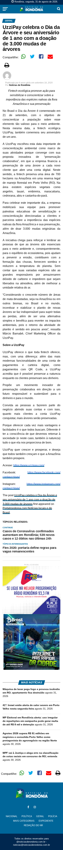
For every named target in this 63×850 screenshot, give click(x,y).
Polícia (52, 816)
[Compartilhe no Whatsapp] (23, 56)
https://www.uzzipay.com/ (28, 465)
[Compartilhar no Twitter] (32, 56)
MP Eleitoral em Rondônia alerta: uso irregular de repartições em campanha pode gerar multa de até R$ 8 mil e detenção (30, 721)
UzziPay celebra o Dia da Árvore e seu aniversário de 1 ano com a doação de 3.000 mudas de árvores (30, 499)
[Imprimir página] (6, 65)
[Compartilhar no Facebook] (41, 56)
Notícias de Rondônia (19, 85)
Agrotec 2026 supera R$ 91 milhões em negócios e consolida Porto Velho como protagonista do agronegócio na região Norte (30, 737)
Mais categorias (23, 821)
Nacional (11, 816)
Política (27, 816)
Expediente (46, 821)
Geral (40, 816)
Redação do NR (33, 825)
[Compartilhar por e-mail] (50, 56)
